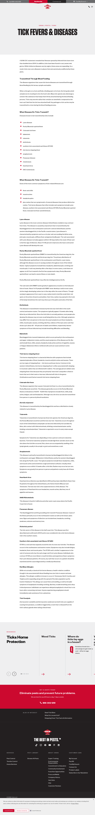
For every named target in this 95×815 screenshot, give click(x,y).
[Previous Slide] (9, 674)
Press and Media (53, 774)
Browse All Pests (33, 758)
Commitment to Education (57, 766)
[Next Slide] (14, 674)
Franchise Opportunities (56, 771)
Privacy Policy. (75, 803)
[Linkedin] (59, 745)
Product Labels (74, 770)
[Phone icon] (89, 6)
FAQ (49, 783)
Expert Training (53, 758)
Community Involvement (56, 769)
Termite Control (12, 761)
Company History (54, 777)
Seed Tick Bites (50, 712)
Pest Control (11, 758)
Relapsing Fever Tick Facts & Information (58, 718)
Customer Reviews (54, 786)
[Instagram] (41, 745)
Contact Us (73, 767)
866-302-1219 (49, 702)
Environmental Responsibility (53, 762)
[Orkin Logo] (47, 7)
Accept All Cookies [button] (9, 810)
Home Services (12, 764)
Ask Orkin (51, 780)
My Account (73, 758)
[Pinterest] (54, 745)
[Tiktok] (36, 745)
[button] (35, 810)
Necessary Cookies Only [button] (22, 810)
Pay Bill (71, 761)
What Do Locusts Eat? (52, 715)
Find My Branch (74, 764)
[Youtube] (50, 745)
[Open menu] (92, 6)
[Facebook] (45, 745)
